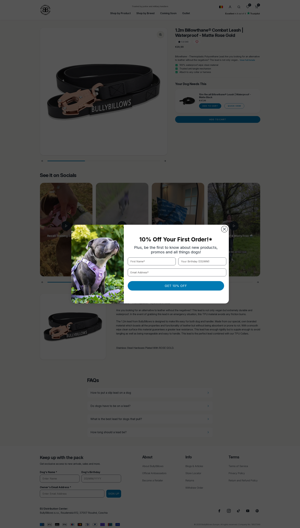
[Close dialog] (224, 229)
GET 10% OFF (176, 286)
